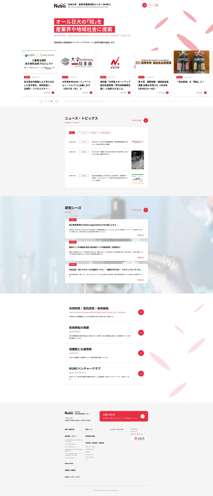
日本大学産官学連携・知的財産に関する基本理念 (73, 440)
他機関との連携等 (70, 470)
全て (72, 133)
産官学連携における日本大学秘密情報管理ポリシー (73, 450)
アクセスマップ (134, 429)
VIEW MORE (137, 120)
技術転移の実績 (90, 436)
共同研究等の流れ (89, 449)
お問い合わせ (144, 5)
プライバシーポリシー (135, 434)
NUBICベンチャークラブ (72, 477)
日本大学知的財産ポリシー (71, 447)
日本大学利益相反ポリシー (71, 458)
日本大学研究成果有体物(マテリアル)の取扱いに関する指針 (73, 454)
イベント (84, 133)
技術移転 (87, 452)
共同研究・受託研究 (90, 447)
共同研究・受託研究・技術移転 (94, 443)
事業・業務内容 (69, 429)
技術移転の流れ (89, 454)
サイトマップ (133, 431)
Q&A (86, 460)
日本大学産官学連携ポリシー (72, 444)
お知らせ (93, 133)
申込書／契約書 (89, 457)
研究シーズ (88, 429)
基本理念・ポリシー (71, 436)
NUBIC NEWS (105, 133)
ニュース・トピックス (116, 429)
